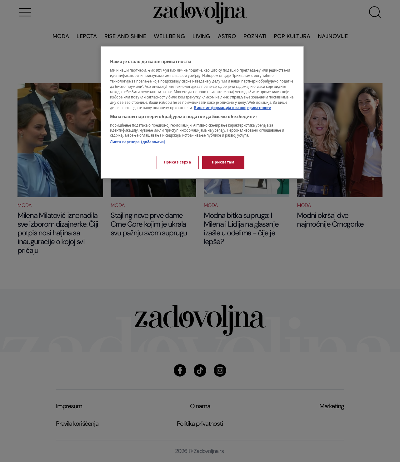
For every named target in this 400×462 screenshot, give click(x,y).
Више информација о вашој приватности (232, 108)
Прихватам (223, 162)
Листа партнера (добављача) (137, 142)
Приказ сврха (177, 162)
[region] (202, 112)
